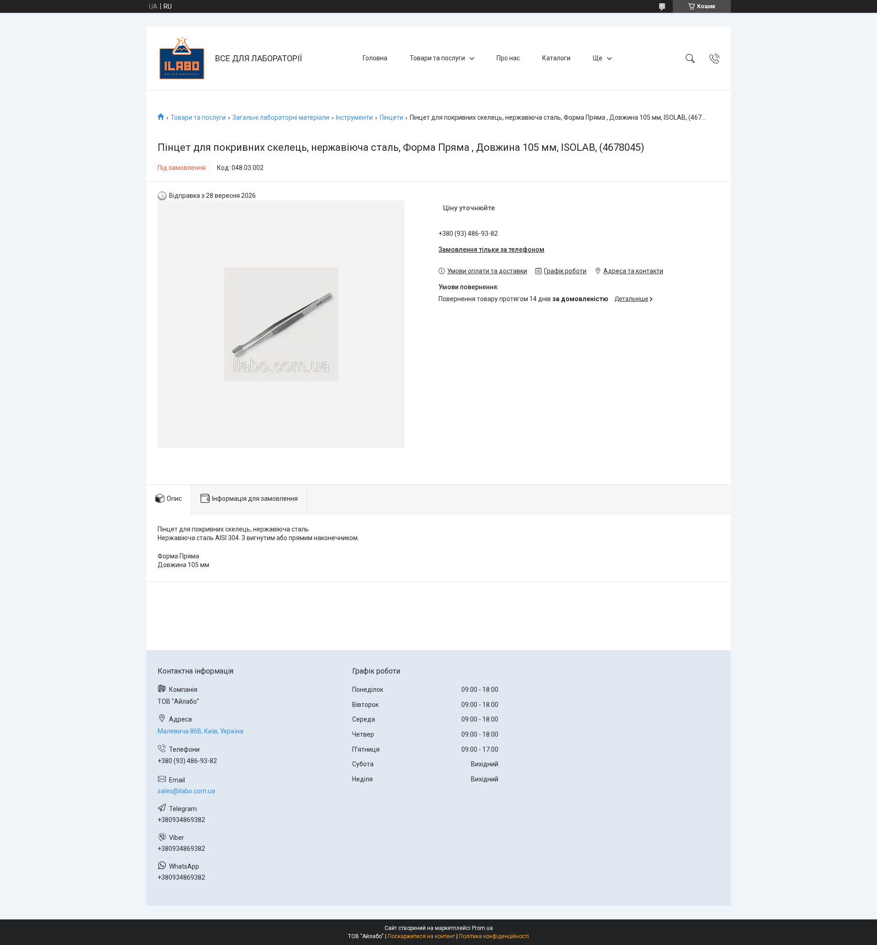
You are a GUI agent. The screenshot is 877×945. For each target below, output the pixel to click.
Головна (375, 58)
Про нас (508, 58)
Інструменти (354, 117)
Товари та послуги (437, 58)
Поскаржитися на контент (421, 936)
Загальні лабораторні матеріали (280, 117)
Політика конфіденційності (494, 936)
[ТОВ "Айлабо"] (181, 58)
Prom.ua (482, 928)
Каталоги (556, 58)
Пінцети (391, 117)
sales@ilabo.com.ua (186, 791)
